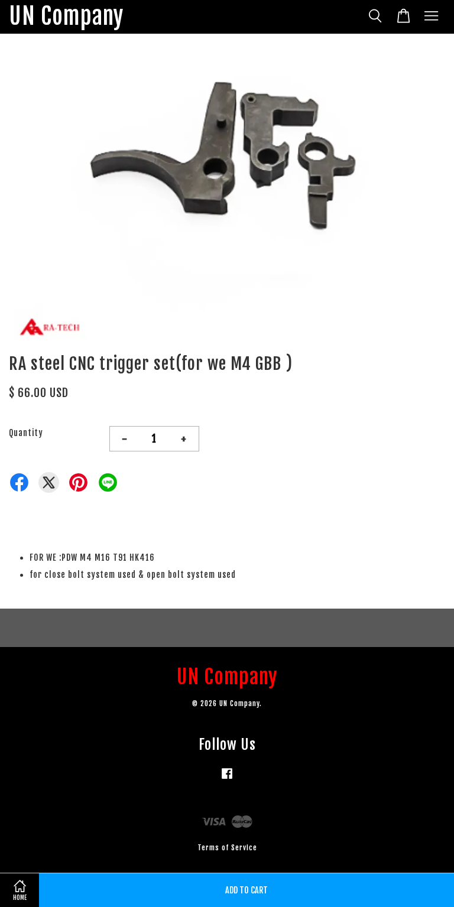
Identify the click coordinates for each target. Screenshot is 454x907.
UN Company (66, 17)
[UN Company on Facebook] (227, 779)
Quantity (26, 433)
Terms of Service (227, 847)
